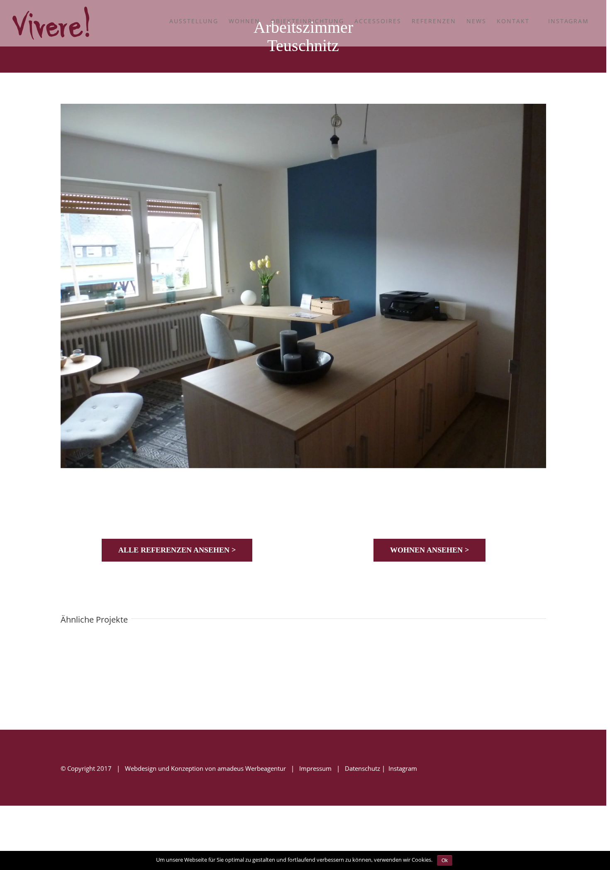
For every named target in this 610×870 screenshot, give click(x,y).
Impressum (315, 768)
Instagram (402, 768)
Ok (445, 860)
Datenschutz (362, 768)
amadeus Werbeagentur (251, 768)
